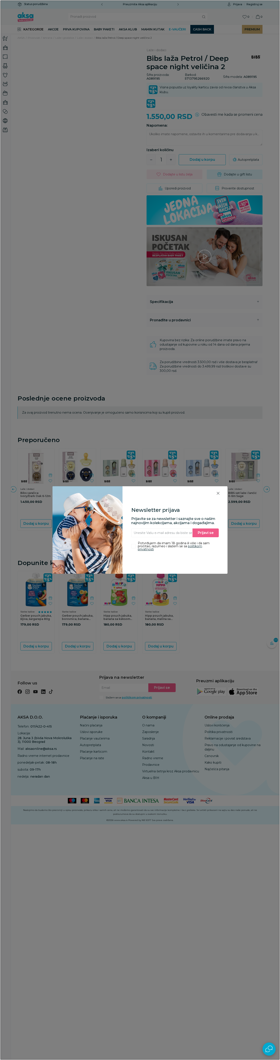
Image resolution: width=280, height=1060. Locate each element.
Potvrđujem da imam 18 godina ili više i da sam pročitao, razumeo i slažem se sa (174, 546)
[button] (218, 493)
